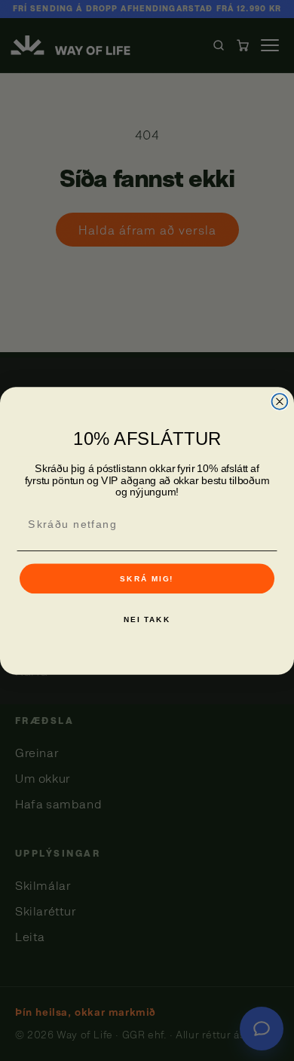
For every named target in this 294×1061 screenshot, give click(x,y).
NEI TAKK (147, 619)
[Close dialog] (280, 401)
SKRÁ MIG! (146, 578)
